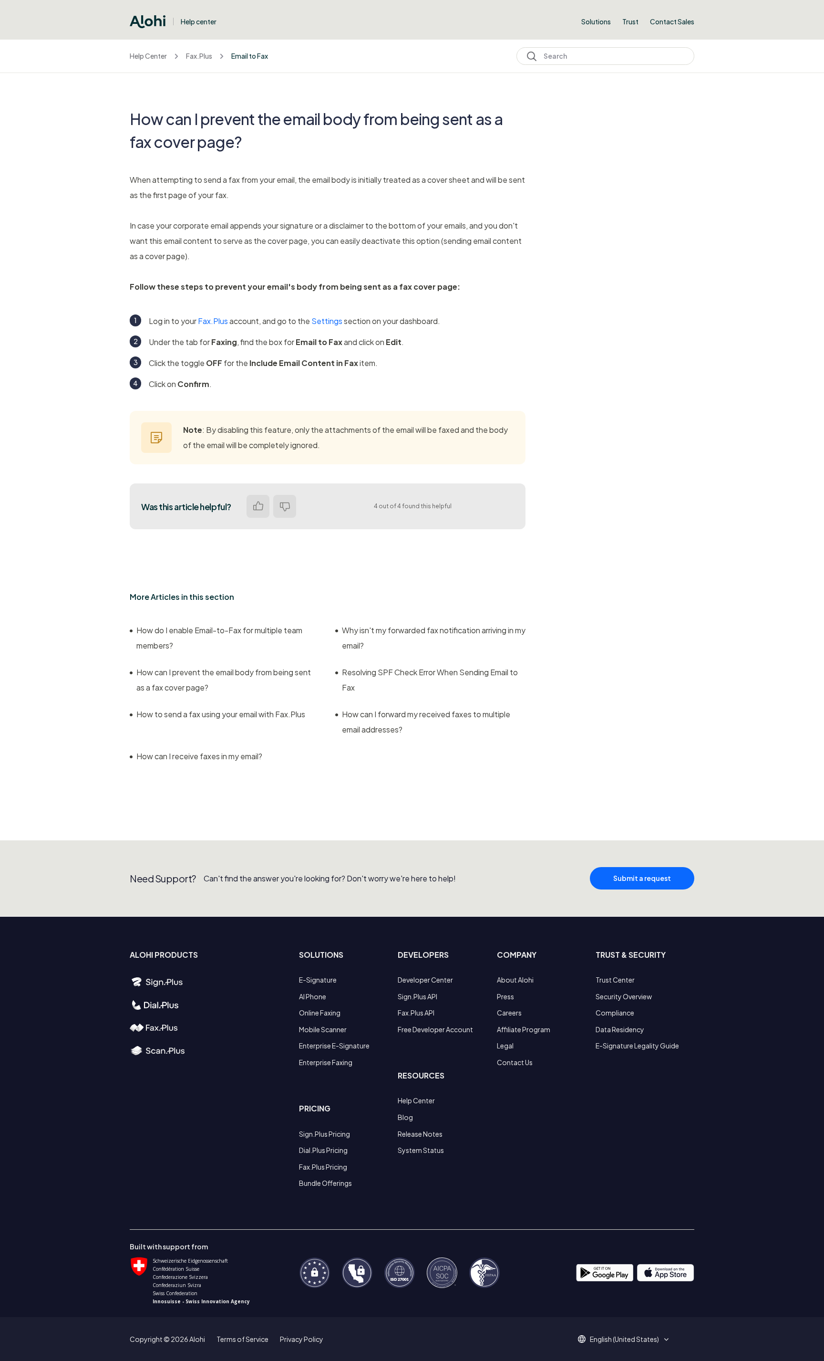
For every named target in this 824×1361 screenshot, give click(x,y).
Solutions (596, 21)
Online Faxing (319, 1012)
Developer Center (425, 979)
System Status (421, 1150)
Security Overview (624, 996)
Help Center (148, 56)
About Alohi (515, 979)
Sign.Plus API (417, 996)
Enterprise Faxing (325, 1062)
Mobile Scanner (323, 1029)
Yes (258, 506)
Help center (198, 21)
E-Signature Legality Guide (637, 1045)
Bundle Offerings (325, 1183)
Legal (505, 1045)
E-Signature (318, 979)
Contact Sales (672, 21)
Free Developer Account (435, 1029)
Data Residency (620, 1029)
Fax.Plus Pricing (323, 1166)
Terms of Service (242, 1339)
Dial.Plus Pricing (323, 1150)
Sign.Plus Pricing (324, 1134)
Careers (509, 1012)
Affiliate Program (523, 1029)
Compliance (615, 1012)
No (284, 506)
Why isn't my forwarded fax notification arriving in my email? (433, 637)
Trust (630, 21)
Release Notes (420, 1134)
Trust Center (615, 979)
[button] (627, 1339)
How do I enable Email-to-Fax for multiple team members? (219, 637)
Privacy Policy (301, 1339)
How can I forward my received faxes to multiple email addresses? (426, 721)
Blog (405, 1117)
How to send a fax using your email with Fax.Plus (220, 714)
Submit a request (642, 878)
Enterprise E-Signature (334, 1045)
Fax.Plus (199, 56)
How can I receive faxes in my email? (199, 756)
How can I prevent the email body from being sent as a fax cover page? (223, 679)
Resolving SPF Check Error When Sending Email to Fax (430, 679)
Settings (326, 321)
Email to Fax (249, 56)
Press (505, 996)
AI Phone (312, 996)
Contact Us (515, 1062)
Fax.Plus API (416, 1012)
